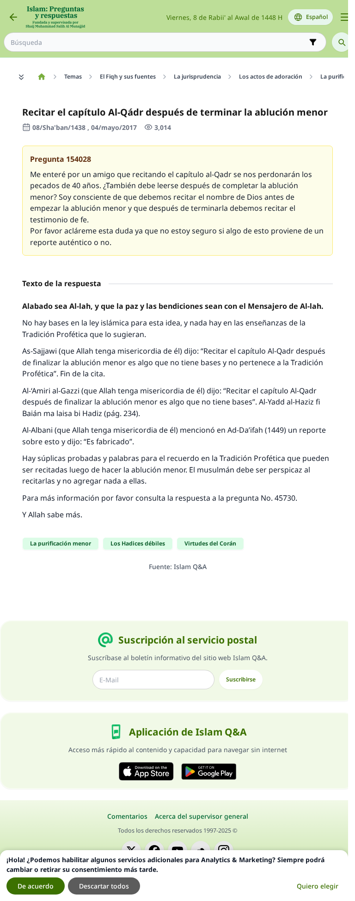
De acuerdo (36, 886)
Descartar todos (104, 886)
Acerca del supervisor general (201, 816)
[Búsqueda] (341, 42)
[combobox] (158, 42)
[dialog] (174, 875)
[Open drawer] (344, 17)
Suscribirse (241, 679)
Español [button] (317, 17)
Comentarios (127, 816)
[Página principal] (41, 76)
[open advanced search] (312, 42)
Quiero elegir (317, 886)
